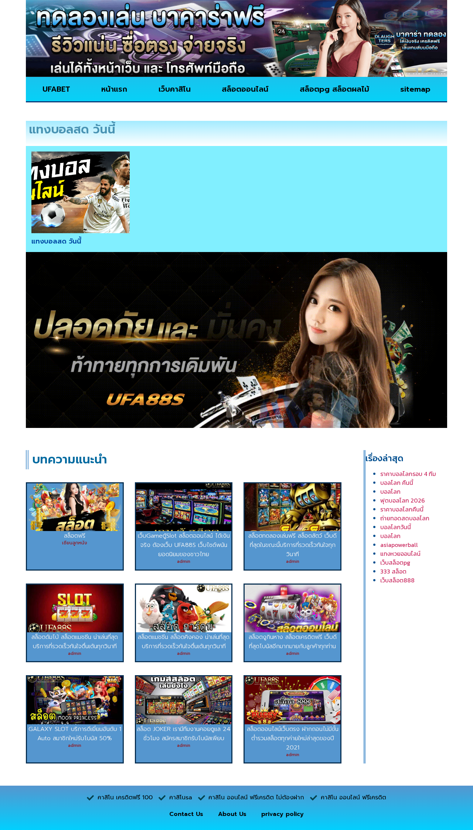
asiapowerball (399, 544)
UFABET (56, 89)
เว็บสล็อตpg (395, 562)
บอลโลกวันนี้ (395, 527)
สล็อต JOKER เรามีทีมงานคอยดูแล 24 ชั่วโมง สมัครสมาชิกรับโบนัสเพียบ (184, 734)
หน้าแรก (114, 89)
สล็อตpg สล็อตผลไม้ (334, 89)
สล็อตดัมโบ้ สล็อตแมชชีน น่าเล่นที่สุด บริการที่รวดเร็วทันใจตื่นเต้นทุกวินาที (74, 642)
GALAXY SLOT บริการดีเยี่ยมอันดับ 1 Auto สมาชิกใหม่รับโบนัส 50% (74, 734)
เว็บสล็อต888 (397, 580)
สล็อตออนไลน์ (245, 89)
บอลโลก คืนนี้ (396, 482)
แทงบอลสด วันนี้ (56, 241)
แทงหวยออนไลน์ (400, 553)
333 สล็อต (393, 571)
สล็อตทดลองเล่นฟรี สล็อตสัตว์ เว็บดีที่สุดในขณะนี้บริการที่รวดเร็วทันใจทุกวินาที (292, 545)
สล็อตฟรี (74, 535)
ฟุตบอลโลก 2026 (402, 500)
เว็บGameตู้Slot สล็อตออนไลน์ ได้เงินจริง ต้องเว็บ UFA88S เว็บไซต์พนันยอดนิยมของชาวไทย (184, 545)
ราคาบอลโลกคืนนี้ (401, 509)
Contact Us (186, 814)
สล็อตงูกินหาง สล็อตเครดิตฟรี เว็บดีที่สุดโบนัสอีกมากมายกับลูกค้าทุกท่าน (293, 642)
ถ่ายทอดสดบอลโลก (404, 518)
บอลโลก (390, 491)
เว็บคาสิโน (175, 89)
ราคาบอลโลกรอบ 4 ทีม (408, 473)
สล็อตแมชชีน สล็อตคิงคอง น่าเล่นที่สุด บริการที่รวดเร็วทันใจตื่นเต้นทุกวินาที (183, 642)
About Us (232, 814)
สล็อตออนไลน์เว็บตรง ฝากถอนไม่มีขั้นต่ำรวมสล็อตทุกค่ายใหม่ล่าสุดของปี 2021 (292, 738)
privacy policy (282, 814)
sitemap (415, 89)
